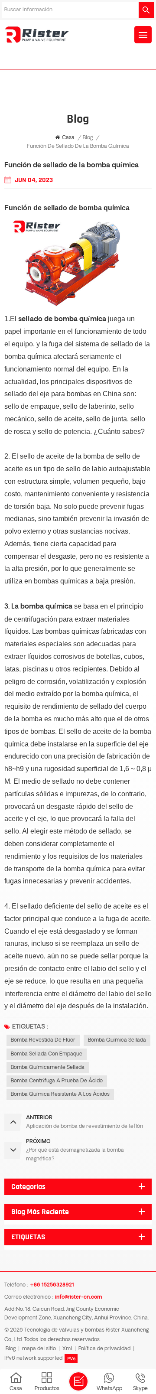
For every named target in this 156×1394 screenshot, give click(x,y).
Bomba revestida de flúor (43, 1040)
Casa (68, 137)
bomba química (104, 208)
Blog (88, 137)
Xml (67, 1349)
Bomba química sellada (117, 1040)
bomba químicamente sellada (47, 1067)
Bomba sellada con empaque (46, 1054)
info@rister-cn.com (78, 1297)
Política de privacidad (104, 1349)
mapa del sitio (39, 1349)
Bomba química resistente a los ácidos (60, 1094)
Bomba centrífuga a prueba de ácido (57, 1081)
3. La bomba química (38, 606)
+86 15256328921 (52, 1285)
